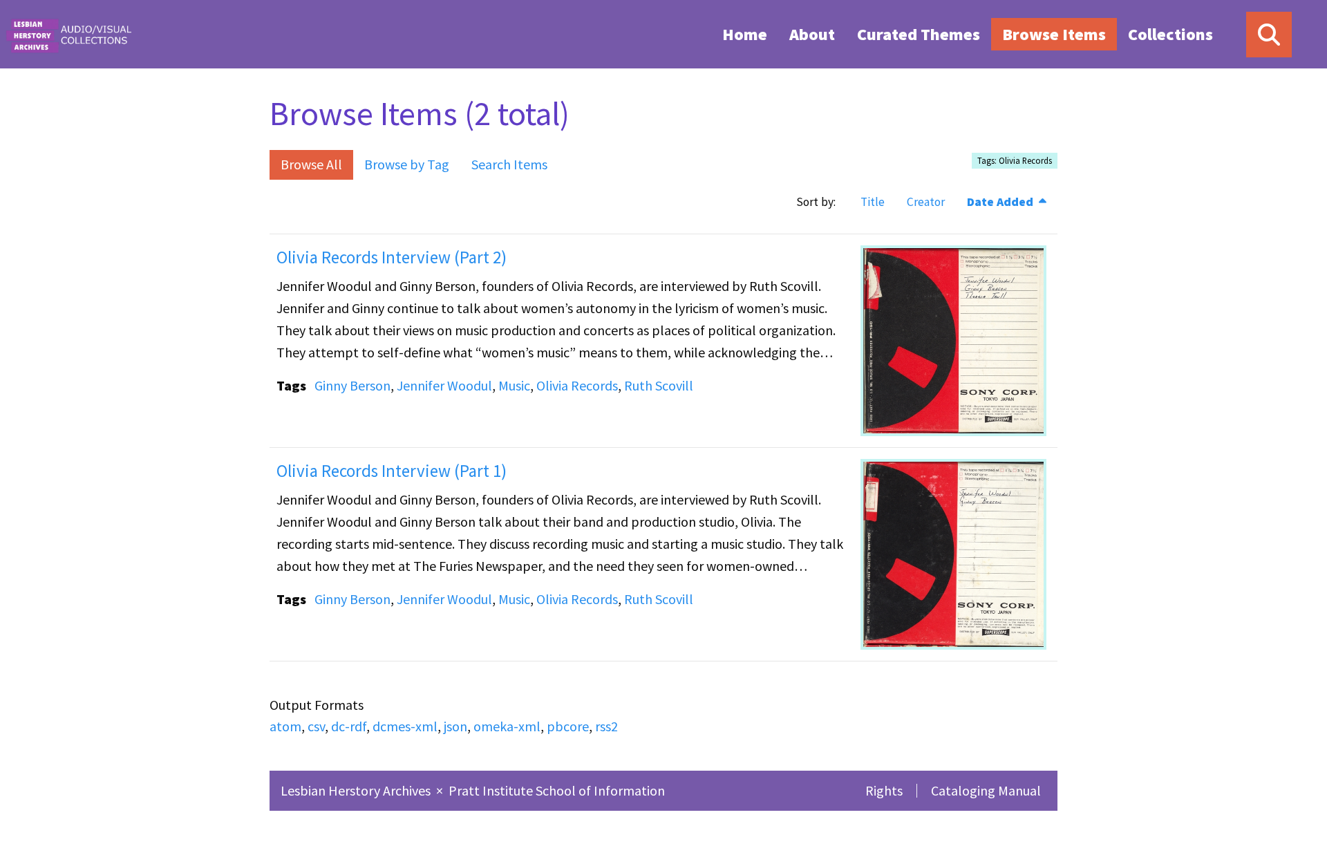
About (812, 34)
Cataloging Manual (986, 790)
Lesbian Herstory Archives (357, 790)
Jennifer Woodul (444, 385)
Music (514, 385)
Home (744, 34)
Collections (1170, 34)
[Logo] (68, 34)
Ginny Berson (352, 385)
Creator (926, 201)
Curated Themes (918, 34)
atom (285, 726)
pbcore (568, 726)
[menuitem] (744, 34)
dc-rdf (348, 726)
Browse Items (1054, 34)
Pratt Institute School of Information (557, 790)
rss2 (606, 726)
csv (316, 726)
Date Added (1001, 201)
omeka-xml (506, 726)
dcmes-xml (405, 726)
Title (872, 201)
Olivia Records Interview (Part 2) (391, 257)
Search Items (509, 164)
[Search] (1269, 34)
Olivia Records (577, 385)
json (455, 726)
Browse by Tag (406, 164)
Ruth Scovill (658, 385)
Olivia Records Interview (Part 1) (391, 471)
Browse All (311, 164)
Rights (884, 790)
